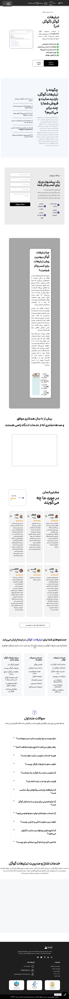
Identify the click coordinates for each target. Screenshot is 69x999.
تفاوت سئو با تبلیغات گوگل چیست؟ (40, 764)
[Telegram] (41, 957)
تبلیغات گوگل (56, 974)
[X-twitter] (51, 957)
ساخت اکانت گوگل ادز (44, 376)
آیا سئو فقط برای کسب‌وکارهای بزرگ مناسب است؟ (37, 791)
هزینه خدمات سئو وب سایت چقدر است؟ (38, 755)
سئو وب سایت (56, 971)
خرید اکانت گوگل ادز (44, 393)
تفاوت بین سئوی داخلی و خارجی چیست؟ (38, 822)
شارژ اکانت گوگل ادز (43, 381)
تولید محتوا (57, 976)
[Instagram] (45, 957)
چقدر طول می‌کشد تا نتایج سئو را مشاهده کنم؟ (36, 747)
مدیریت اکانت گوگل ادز (44, 386)
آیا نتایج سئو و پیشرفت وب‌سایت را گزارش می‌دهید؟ (38, 832)
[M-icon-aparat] (38, 957)
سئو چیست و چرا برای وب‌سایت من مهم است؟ (36, 738)
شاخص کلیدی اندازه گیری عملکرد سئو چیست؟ (36, 842)
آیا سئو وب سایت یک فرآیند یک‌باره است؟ (38, 773)
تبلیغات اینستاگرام (55, 966)
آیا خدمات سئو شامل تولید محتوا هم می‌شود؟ (36, 813)
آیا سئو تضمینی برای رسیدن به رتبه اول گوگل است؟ (37, 803)
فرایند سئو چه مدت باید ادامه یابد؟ (41, 781)
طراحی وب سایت (56, 969)
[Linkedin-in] (48, 957)
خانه (52, 12)
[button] (57, 664)
